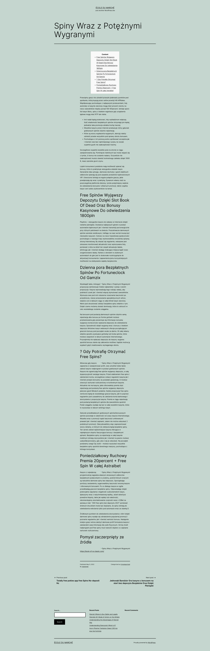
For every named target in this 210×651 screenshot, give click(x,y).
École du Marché (105, 8)
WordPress (151, 642)
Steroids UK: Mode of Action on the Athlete (104, 617)
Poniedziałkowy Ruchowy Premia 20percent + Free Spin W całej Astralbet (106, 88)
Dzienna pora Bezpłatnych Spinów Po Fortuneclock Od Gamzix (106, 74)
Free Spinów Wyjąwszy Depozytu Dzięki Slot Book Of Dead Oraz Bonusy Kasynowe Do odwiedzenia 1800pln (106, 62)
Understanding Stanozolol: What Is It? (102, 625)
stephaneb (85, 566)
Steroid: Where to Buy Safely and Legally (103, 614)
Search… (57, 610)
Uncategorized (125, 564)
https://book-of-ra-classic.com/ (92, 551)
